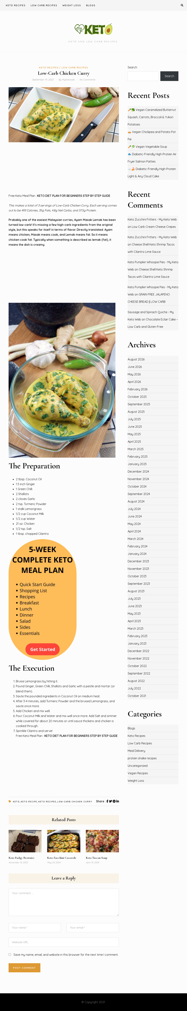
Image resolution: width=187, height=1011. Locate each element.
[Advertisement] (64, 167)
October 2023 (137, 576)
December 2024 (138, 471)
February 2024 (137, 546)
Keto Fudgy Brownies (21, 858)
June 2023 (135, 606)
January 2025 (137, 464)
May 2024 (134, 524)
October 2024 (137, 486)
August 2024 (136, 501)
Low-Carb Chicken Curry (74, 801)
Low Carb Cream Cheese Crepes (154, 227)
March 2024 (135, 539)
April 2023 (134, 621)
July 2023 (134, 598)
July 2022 (134, 688)
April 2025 (134, 441)
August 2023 (136, 591)
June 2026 (135, 367)
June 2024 (135, 516)
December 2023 (138, 561)
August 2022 (136, 681)
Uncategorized (138, 766)
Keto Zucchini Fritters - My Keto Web (152, 219)
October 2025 (137, 397)
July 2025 (134, 419)
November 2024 (138, 479)
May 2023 (134, 613)
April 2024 (134, 531)
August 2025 (136, 411)
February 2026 (137, 389)
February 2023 (137, 636)
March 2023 (135, 628)
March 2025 (136, 449)
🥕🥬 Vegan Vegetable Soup (147, 146)
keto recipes (47, 801)
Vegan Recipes (138, 773)
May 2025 (134, 434)
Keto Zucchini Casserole (61, 858)
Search (132, 67)
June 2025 (135, 426)
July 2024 (134, 509)
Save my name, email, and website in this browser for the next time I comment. (66, 954)
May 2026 (134, 374)
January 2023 (137, 643)
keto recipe (29, 801)
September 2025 (139, 404)
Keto (16, 801)
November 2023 (138, 569)
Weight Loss (71, 5)
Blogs (91, 5)
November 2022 (138, 658)
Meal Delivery (136, 751)
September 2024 (139, 494)
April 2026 (134, 382)
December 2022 (138, 651)
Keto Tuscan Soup (96, 858)
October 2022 (137, 666)
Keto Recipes (16, 5)
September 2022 (139, 673)
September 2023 (139, 583)
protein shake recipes (142, 758)
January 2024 (137, 554)
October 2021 (137, 696)
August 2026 (136, 359)
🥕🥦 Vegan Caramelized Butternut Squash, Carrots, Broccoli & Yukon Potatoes (152, 117)
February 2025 (138, 456)
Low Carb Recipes (44, 5)
